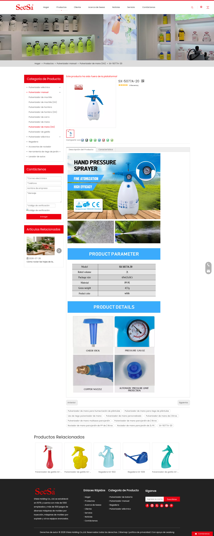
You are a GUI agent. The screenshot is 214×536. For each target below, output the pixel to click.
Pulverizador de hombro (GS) (43, 112)
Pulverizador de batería (120, 497)
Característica (105, 149)
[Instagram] (166, 505)
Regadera (33, 141)
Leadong (170, 532)
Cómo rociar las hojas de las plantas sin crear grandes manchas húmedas (41, 261)
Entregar (44, 216)
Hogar (46, 7)
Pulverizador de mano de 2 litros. (161, 415)
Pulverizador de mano (39, 122)
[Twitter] (157, 505)
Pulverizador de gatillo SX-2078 (165, 471)
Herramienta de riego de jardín (44, 151)
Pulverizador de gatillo (39, 131)
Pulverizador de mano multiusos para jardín (89, 420)
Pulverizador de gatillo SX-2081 (48, 471)
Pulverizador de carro (39, 117)
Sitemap (123, 532)
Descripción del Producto (81, 149)
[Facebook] (147, 505)
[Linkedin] (152, 505)
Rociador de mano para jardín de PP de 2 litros (90, 425)
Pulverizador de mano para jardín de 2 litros (135, 420)
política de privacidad (139, 532)
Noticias (116, 7)
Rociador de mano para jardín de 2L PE (136, 425)
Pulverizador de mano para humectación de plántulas (94, 411)
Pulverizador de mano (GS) (42, 126)
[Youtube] (162, 505)
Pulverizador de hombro (40, 107)
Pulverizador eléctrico (39, 87)
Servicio (131, 7)
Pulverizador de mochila (40, 97)
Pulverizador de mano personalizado (123, 415)
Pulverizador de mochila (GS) (43, 102)
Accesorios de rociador (40, 146)
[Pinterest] (171, 505)
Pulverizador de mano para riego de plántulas (147, 411)
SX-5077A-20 (165, 425)
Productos (61, 7)
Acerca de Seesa (96, 7)
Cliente (77, 7)
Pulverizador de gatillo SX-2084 (77, 471)
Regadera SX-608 (136, 471)
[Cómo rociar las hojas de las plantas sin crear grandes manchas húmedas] (41, 255)
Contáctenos (148, 7)
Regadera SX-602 (107, 471)
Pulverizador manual (38, 92)
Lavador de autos (37, 156)
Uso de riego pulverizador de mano (85, 415)
